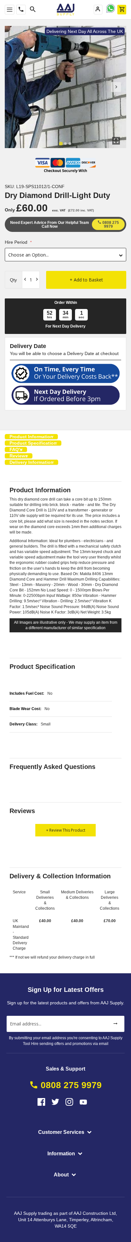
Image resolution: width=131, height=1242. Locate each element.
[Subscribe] (115, 1023)
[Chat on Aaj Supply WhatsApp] (111, 11)
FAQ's (16, 449)
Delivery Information (31, 462)
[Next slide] (116, 87)
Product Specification (33, 443)
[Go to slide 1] (61, 143)
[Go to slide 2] (65, 143)
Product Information (31, 436)
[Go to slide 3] (70, 143)
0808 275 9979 (110, 224)
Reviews (19, 455)
